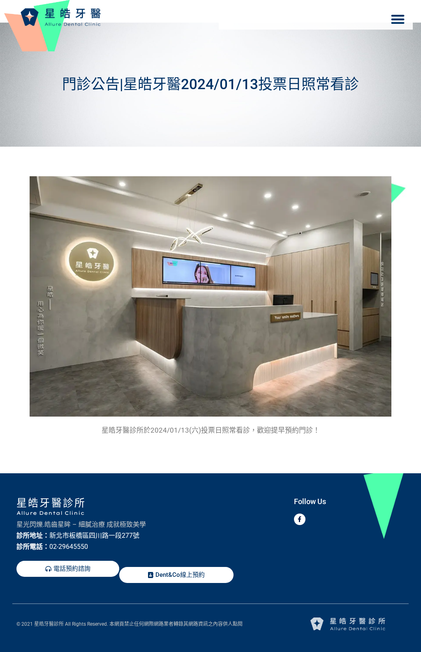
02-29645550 (68, 547)
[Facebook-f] (299, 519)
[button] (398, 19)
